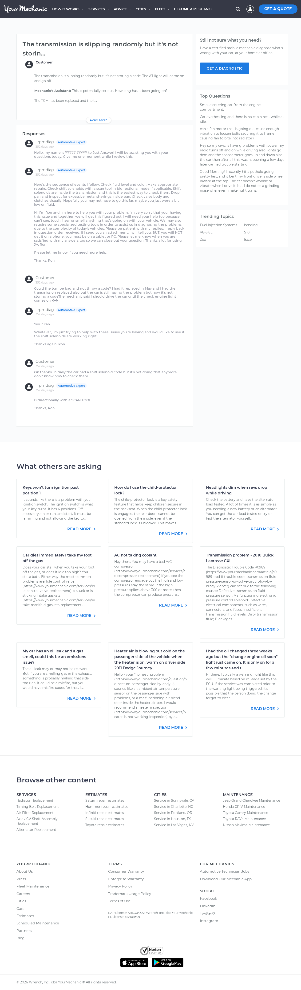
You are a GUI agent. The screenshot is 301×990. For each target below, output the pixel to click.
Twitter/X (207, 913)
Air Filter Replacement (35, 813)
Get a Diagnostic (225, 68)
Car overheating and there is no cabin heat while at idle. (242, 119)
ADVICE (120, 9)
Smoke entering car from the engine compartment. (230, 107)
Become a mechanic (193, 9)
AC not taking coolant (135, 555)
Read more (79, 529)
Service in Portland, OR (173, 813)
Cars (20, 908)
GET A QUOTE (278, 9)
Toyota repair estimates (104, 825)
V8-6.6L (206, 232)
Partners (24, 930)
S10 (247, 232)
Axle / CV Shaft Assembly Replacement (37, 821)
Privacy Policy (120, 886)
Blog (20, 938)
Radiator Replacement (34, 800)
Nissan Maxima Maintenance (246, 825)
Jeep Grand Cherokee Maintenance (251, 800)
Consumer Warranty (126, 871)
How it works (65, 9)
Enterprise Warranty (126, 879)
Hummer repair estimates (106, 807)
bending (251, 225)
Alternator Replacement (36, 830)
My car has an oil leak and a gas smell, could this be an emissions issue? (54, 657)
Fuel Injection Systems (218, 225)
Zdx (203, 239)
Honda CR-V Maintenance (244, 807)
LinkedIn (207, 906)
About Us (24, 871)
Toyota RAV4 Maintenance (244, 819)
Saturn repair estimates (104, 800)
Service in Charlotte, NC (173, 807)
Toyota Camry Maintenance (245, 813)
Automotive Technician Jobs (224, 871)
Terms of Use (119, 901)
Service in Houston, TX (172, 819)
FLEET (160, 9)
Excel (248, 239)
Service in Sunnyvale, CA (174, 800)
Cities (141, 9)
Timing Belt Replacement (37, 807)
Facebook (208, 898)
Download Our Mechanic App (226, 879)
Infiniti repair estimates (104, 813)
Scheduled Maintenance (37, 923)
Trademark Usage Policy (129, 893)
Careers (23, 893)
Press (21, 879)
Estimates (25, 916)
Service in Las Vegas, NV (174, 825)
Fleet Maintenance (32, 886)
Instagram (209, 921)
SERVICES (96, 9)
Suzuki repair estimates (104, 819)
